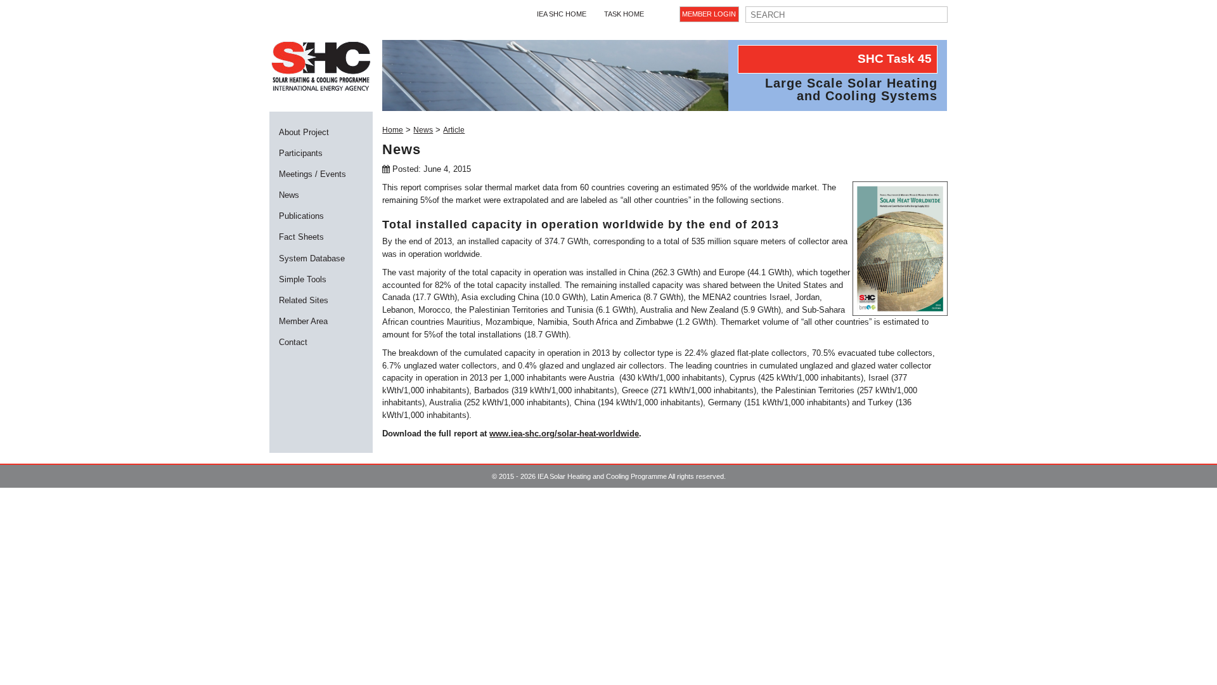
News (289, 195)
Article (454, 130)
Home (392, 130)
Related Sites (303, 300)
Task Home (624, 14)
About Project (304, 132)
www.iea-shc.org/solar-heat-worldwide (564, 433)
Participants (301, 153)
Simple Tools (302, 279)
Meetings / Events (312, 174)
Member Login (709, 14)
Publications (301, 216)
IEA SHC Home (561, 14)
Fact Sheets (301, 237)
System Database (312, 258)
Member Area (303, 321)
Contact (293, 342)
